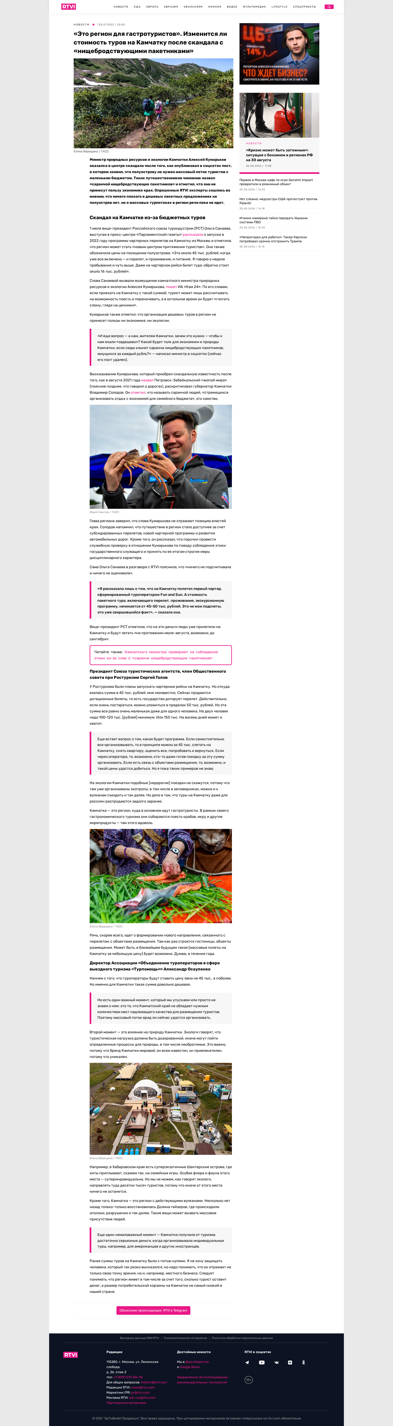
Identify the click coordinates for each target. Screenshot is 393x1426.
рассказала (193, 234)
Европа (152, 6)
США (137, 6)
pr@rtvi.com (140, 1392)
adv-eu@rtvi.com (142, 1398)
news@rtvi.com (143, 1387)
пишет (171, 287)
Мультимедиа (254, 6)
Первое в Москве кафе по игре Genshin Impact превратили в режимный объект (276, 182)
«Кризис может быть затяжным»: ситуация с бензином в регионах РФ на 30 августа (279, 155)
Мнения (214, 6)
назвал (147, 380)
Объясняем (193, 6)
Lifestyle (280, 6)
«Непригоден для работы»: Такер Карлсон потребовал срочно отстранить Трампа (273, 239)
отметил (138, 392)
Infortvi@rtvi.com (154, 1382)
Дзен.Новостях (197, 1362)
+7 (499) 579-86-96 (128, 1377)
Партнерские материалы (126, 1403)
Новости (121, 6)
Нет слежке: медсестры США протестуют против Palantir (278, 201)
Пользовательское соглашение (185, 1338)
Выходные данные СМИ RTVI (139, 1338)
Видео (232, 6)
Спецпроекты (304, 6)
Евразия (171, 6)
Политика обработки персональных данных (242, 1338)
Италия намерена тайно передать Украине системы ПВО (273, 220)
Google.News (190, 1367)
